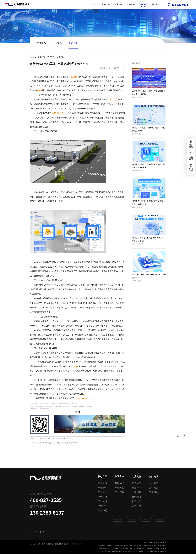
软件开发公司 (146, 545)
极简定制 (125, 548)
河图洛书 (119, 483)
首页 (95, 4)
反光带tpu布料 (138, 551)
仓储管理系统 (57, 113)
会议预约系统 (109, 551)
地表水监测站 (127, 551)
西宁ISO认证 (117, 548)
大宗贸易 (136, 492)
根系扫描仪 (160, 548)
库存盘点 (114, 99)
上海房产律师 (118, 545)
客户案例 (131, 4)
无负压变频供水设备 (150, 551)
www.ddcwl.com (84, 398)
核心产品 (106, 4)
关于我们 (156, 4)
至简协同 (102, 510)
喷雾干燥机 (118, 551)
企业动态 (41, 43)
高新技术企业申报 (135, 545)
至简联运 (102, 506)
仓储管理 (75, 77)
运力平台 (136, 506)
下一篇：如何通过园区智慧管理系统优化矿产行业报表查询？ (54, 443)
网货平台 (102, 497)
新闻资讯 (143, 4)
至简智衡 (102, 492)
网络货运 (117, 519)
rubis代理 (142, 548)
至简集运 (60, 57)
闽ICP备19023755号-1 (78, 544)
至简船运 (102, 501)
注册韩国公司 (108, 548)
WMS (39, 90)
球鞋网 (125, 545)
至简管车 (102, 488)
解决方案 (118, 4)
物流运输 (136, 497)
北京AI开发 (162, 551)
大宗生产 (136, 488)
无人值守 (160, 519)
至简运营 (119, 492)
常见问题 (73, 43)
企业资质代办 (134, 548)
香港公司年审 (156, 545)
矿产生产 (136, 483)
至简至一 (110, 545)
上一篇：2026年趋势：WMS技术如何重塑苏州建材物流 (52, 439)
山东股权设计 (151, 548)
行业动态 (57, 43)
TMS (76, 366)
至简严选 (119, 488)
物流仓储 (136, 501)
